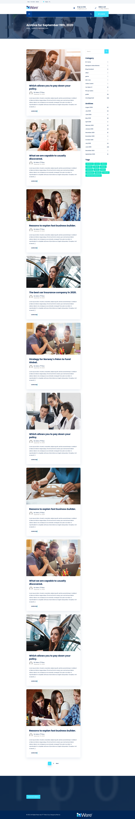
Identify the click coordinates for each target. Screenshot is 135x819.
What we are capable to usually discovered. (47, 157)
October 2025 (96, 140)
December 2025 (96, 132)
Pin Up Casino (96, 91)
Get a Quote (101, 14)
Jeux (96, 169)
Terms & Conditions (33, 797)
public (96, 94)
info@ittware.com (82, 9)
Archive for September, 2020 (40, 28)
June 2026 (96, 114)
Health (89, 166)
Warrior (58, 815)
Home (28, 28)
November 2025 (96, 136)
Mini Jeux (96, 80)
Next (57, 763)
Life (102, 169)
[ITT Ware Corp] (32, 7)
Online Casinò (96, 83)
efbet (96, 73)
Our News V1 (96, 87)
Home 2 (89, 169)
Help (96, 166)
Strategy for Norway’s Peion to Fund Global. (50, 361)
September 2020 (96, 154)
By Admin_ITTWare (39, 92)
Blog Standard (96, 69)
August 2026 (96, 107)
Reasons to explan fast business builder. (52, 225)
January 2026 (96, 129)
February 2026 (96, 125)
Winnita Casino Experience (93, 175)
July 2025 (96, 143)
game (96, 76)
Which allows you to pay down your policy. (50, 87)
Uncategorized (97, 98)
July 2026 (96, 111)
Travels (105, 172)
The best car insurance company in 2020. (52, 292)
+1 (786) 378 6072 (104, 9)
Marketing (90, 172)
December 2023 (96, 150)
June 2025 (97, 147)
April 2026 (96, 122)
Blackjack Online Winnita (96, 65)
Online (98, 172)
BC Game (96, 62)
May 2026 (96, 118)
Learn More (34, 111)
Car (97, 164)
